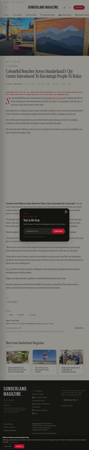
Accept (19, 446)
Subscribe (58, 231)
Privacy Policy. (14, 442)
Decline (8, 446)
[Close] (66, 212)
